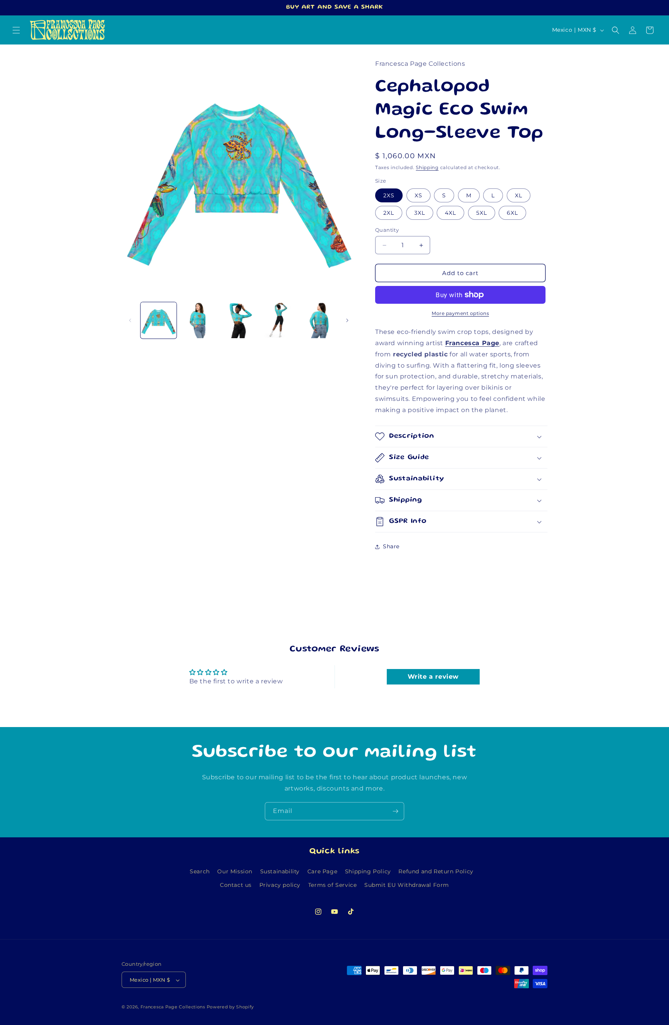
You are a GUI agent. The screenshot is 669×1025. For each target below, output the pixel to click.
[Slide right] (347, 320)
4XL (450, 212)
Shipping (427, 167)
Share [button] (391, 546)
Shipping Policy (368, 871)
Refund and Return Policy (435, 871)
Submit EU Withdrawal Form (406, 884)
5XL (481, 212)
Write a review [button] (433, 676)
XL (518, 195)
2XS (389, 195)
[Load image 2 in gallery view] (198, 320)
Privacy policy (279, 884)
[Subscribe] (395, 811)
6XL (512, 212)
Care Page (322, 871)
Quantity (387, 230)
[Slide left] (130, 320)
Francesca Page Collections (173, 1007)
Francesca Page (472, 343)
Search (200, 871)
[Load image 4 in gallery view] (279, 320)
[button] (16, 30)
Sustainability (280, 871)
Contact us (236, 884)
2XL (388, 212)
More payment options (460, 313)
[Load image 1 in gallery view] (159, 320)
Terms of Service (332, 884)
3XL (419, 212)
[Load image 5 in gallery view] (319, 320)
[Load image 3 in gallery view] (239, 320)
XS (418, 195)
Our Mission (234, 871)
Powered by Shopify (230, 1007)
